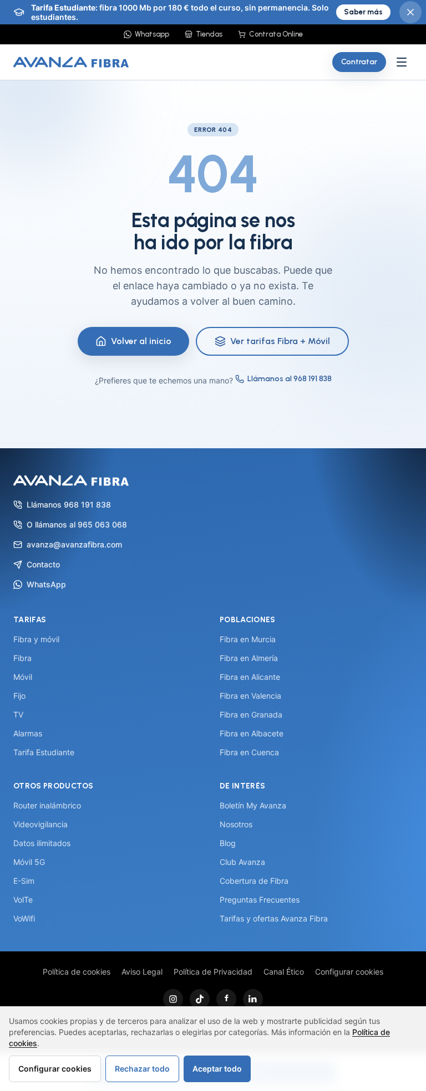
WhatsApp (46, 584)
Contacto (43, 564)
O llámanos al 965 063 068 (77, 524)
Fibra (22, 658)
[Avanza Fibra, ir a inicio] (71, 62)
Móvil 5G (29, 862)
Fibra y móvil (36, 639)
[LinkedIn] (253, 999)
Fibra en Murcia (248, 639)
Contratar (359, 61)
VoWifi (24, 918)
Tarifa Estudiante (43, 752)
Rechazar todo (142, 1068)
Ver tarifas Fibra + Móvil (280, 341)
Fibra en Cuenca (249, 752)
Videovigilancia (40, 824)
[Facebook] (226, 999)
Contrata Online (276, 34)
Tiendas (209, 34)
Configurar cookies (349, 971)
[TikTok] (200, 999)
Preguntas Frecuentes (260, 899)
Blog (228, 843)
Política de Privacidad (213, 971)
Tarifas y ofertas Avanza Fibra (274, 918)
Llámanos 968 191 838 (69, 504)
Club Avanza (242, 862)
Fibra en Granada (251, 714)
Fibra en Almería (249, 658)
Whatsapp (152, 34)
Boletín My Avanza (253, 805)
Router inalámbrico (47, 805)
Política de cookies (76, 971)
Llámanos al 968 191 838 (289, 378)
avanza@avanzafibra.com (74, 544)
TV (18, 714)
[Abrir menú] (401, 62)
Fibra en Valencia (250, 695)
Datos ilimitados (41, 843)
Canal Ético (283, 971)
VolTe (23, 899)
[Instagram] (173, 999)
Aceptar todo (217, 1068)
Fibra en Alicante (250, 677)
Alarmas (27, 733)
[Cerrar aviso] (410, 12)
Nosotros (236, 824)
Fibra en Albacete (251, 733)
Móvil (22, 677)
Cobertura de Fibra (254, 880)
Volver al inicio (141, 341)
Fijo (19, 695)
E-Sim (23, 880)
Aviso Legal (142, 971)
